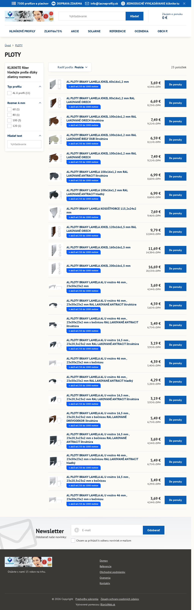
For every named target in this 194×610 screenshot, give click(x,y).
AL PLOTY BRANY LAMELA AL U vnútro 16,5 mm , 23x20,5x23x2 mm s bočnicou (97, 478)
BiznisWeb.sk (107, 604)
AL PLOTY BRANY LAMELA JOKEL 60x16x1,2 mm (97, 81)
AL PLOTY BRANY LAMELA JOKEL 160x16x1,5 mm (98, 247)
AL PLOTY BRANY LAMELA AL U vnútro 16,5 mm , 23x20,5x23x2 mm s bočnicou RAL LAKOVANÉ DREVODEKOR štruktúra (97, 417)
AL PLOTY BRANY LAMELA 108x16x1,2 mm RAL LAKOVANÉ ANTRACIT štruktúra (97, 173)
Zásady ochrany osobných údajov (120, 599)
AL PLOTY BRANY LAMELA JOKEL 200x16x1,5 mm (98, 266)
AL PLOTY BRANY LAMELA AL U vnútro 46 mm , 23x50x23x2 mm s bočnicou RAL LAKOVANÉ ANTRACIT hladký (102, 459)
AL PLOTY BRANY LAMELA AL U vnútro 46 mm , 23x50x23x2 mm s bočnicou (96, 360)
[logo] (28, 566)
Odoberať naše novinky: (51, 537)
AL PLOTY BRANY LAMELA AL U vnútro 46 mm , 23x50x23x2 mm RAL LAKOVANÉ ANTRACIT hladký (99, 379)
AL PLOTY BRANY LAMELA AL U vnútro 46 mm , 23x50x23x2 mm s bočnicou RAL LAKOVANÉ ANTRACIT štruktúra (102, 322)
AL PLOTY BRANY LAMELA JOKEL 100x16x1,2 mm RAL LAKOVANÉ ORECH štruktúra (101, 118)
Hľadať (134, 16)
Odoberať (153, 530)
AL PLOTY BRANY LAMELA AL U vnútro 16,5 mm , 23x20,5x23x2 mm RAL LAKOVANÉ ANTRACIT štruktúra (102, 342)
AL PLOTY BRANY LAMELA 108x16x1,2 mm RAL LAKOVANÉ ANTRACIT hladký (97, 192)
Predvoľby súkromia (86, 599)
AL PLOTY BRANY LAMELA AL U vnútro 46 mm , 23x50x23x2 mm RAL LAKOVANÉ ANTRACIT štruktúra (101, 302)
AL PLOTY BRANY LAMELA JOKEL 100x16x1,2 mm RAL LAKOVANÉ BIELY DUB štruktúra (101, 137)
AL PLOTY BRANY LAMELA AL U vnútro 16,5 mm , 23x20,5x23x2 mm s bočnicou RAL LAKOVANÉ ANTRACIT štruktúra (97, 438)
